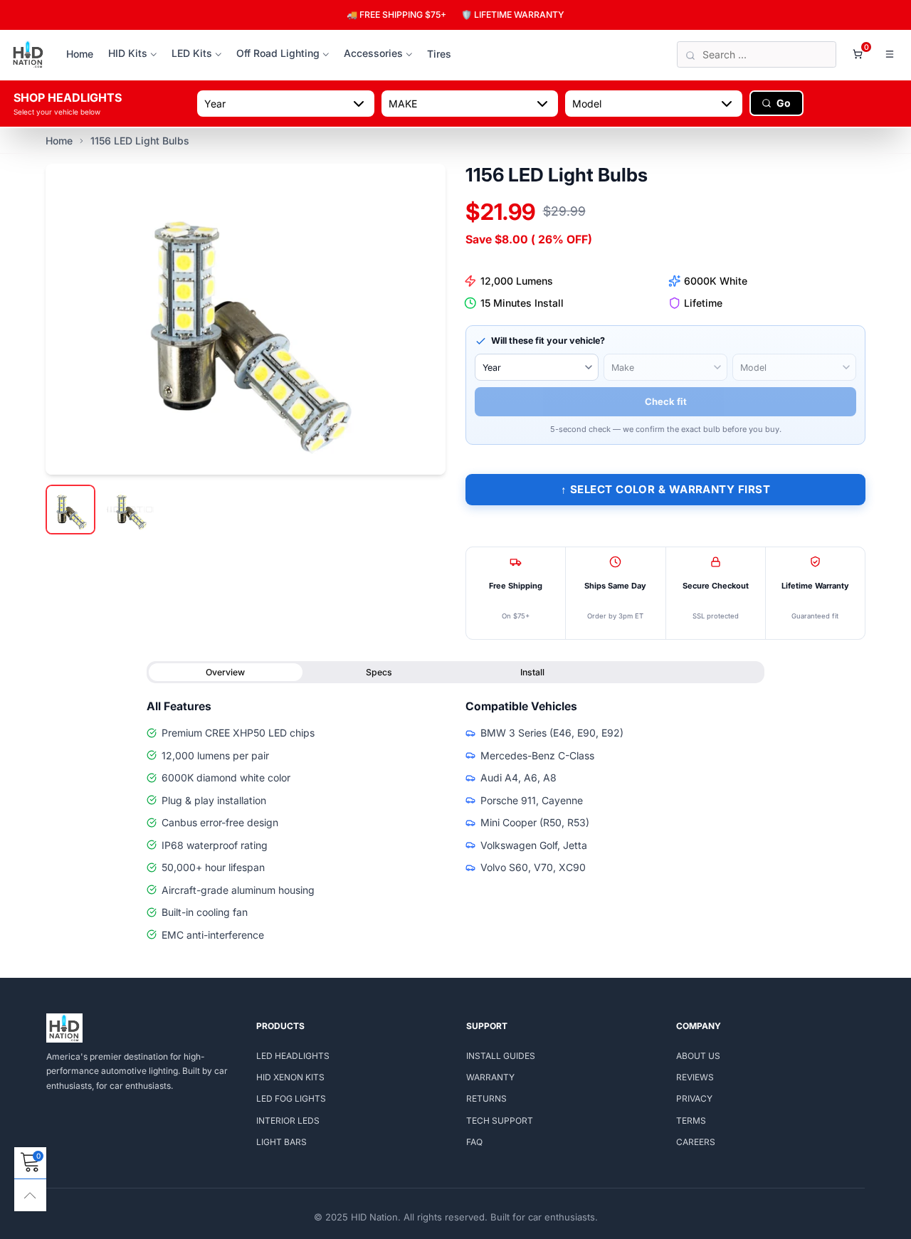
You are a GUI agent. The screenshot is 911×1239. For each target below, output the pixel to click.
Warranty (490, 1077)
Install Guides (500, 1055)
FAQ (474, 1142)
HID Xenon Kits (290, 1077)
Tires (439, 54)
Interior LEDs (288, 1120)
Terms (691, 1120)
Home (79, 54)
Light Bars (281, 1142)
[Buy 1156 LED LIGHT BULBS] (246, 319)
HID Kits (127, 53)
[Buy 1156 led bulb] (130, 509)
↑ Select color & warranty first (665, 489)
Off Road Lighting (278, 53)
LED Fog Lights (291, 1098)
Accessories (373, 53)
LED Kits (192, 53)
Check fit (666, 401)
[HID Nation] (28, 55)
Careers (695, 1142)
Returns (486, 1098)
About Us (698, 1055)
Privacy (694, 1098)
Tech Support (499, 1120)
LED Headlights (293, 1055)
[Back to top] (30, 1195)
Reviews (695, 1077)
